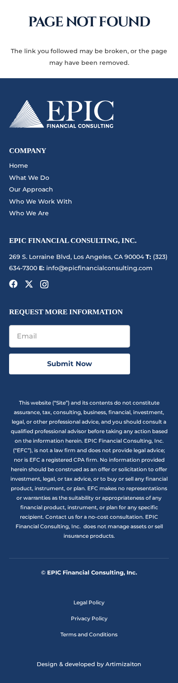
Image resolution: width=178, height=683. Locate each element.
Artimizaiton (123, 664)
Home (18, 165)
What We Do (29, 178)
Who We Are (29, 213)
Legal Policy (89, 602)
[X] (29, 284)
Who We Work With (40, 201)
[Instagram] (44, 284)
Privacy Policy (89, 618)
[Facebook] (13, 284)
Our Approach (31, 189)
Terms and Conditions (89, 634)
